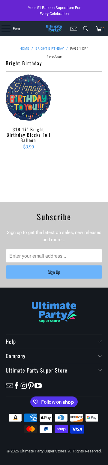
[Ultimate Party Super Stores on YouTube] (38, 385)
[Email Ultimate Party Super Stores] (73, 28)
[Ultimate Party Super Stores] (53, 28)
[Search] (86, 29)
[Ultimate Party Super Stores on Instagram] (23, 385)
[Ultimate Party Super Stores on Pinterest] (30, 385)
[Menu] (2, 29)
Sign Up (54, 272)
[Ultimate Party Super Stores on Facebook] (16, 385)
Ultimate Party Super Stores (43, 451)
